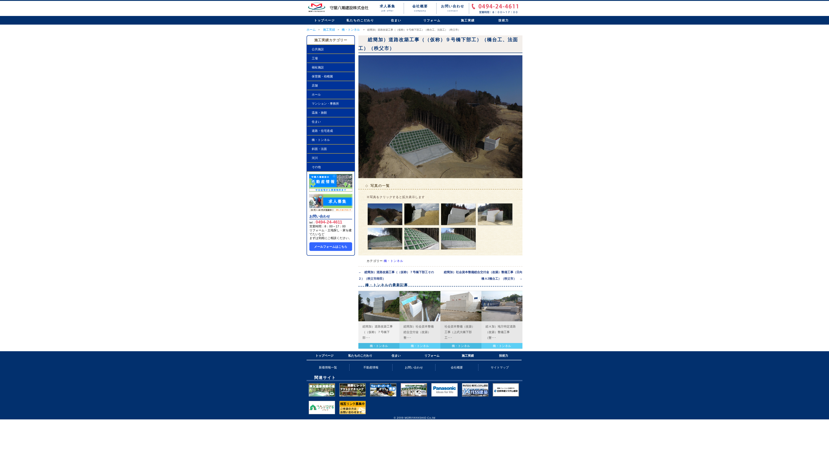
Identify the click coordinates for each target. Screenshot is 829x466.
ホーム (311, 29)
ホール (316, 94)
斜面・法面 (319, 149)
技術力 (503, 20)
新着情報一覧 (328, 367)
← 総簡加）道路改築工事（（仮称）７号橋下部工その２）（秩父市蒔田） (396, 275)
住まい (396, 20)
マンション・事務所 (325, 103)
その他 (316, 167)
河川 (315, 158)
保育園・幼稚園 (322, 76)
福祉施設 (318, 67)
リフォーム (432, 20)
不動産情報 (370, 367)
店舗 (315, 85)
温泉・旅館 (319, 112)
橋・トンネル (351, 29)
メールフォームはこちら (330, 246)
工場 (315, 58)
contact (452, 8)
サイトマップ (500, 367)
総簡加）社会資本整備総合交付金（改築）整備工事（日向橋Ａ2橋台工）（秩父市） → (483, 275)
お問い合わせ (414, 367)
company (420, 8)
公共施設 (318, 49)
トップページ (324, 20)
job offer (387, 8)
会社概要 (457, 367)
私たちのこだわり (360, 20)
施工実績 (468, 20)
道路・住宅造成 (322, 130)
